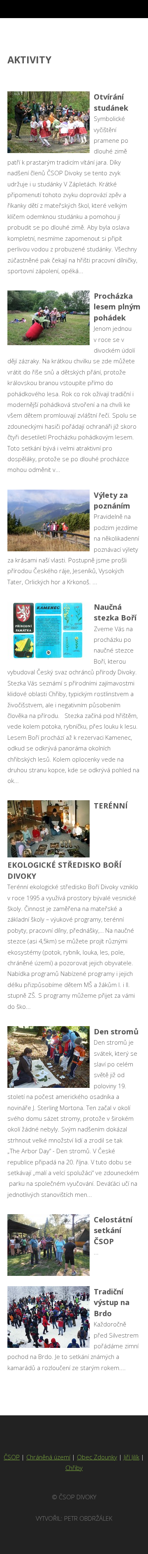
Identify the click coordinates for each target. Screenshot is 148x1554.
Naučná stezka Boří (115, 612)
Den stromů (116, 1031)
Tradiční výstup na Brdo (112, 1302)
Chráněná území (48, 1457)
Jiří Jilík (131, 1457)
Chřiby (74, 1467)
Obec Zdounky (97, 1457)
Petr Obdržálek (88, 1518)
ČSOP (12, 1457)
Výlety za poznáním (112, 500)
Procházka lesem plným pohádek (117, 306)
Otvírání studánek (111, 101)
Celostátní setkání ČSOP (113, 1230)
